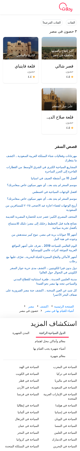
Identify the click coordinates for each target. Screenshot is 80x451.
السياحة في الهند (29, 367)
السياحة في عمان (28, 426)
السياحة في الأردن (28, 387)
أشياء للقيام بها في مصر (59, 311)
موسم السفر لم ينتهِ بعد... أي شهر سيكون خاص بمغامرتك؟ (42, 185)
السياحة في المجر (28, 433)
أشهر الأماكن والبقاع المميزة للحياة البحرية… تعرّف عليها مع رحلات (41, 259)
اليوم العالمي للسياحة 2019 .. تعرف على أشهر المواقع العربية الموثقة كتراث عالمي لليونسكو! (44, 248)
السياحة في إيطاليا (28, 405)
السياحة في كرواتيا (27, 439)
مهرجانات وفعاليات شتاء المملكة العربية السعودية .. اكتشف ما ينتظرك (41, 158)
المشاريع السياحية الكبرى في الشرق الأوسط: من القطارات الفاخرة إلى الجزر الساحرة (41, 169)
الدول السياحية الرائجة (52, 333)
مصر (31, 306)
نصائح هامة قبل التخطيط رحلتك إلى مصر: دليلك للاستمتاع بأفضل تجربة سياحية (42, 225)
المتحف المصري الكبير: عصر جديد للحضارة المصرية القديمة (41, 217)
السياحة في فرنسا (28, 394)
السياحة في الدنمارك (64, 439)
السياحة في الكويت (27, 374)
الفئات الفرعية (52, 22)
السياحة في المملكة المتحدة (22, 446)
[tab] (52, 333)
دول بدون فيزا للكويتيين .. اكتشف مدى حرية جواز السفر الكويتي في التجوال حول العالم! (43, 270)
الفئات (71, 22)
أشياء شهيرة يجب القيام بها (49, 349)
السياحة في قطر (29, 381)
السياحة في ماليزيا (66, 381)
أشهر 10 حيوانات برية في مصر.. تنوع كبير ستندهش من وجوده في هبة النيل (44, 237)
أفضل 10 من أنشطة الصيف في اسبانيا (54, 178)
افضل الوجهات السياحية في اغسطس (54, 192)
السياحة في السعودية (64, 387)
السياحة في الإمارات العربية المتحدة (60, 396)
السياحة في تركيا (67, 374)
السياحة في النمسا (66, 426)
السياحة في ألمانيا (28, 412)
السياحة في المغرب (65, 367)
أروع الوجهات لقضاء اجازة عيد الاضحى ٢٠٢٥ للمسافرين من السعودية (41, 207)
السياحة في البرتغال (27, 419)
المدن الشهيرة (21, 333)
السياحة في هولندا (66, 405)
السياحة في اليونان (66, 419)
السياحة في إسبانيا (66, 412)
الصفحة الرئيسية (64, 306)
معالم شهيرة (57, 356)
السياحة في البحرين (65, 446)
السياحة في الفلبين (65, 433)
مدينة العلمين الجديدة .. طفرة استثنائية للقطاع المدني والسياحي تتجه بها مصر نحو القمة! (45, 281)
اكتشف (44, 306)
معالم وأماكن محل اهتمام (50, 341)
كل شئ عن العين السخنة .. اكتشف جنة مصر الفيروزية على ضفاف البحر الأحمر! (41, 292)
